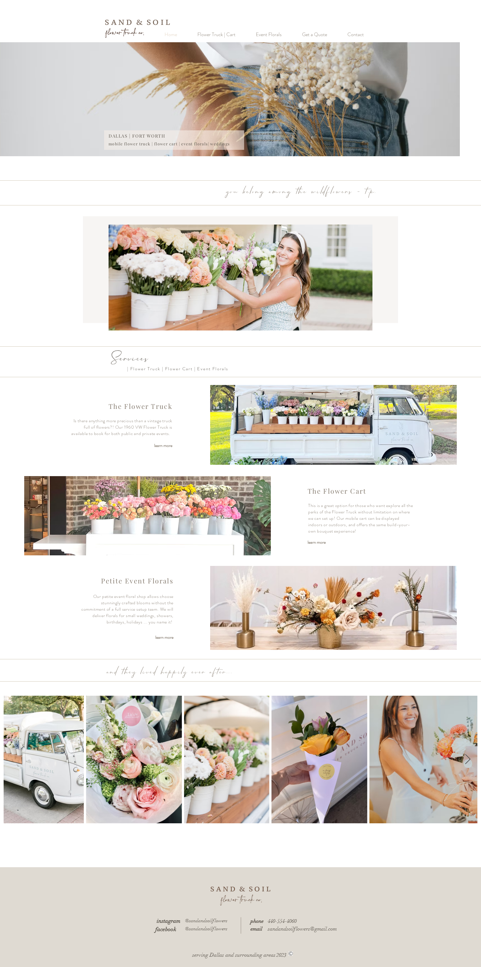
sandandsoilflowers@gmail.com (302, 929)
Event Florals (212, 369)
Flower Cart (179, 369)
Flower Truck (145, 369)
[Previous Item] (13, 759)
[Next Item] (468, 759)
